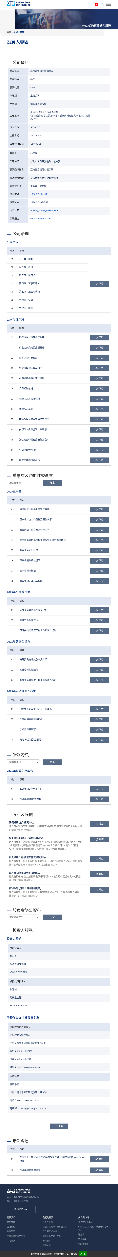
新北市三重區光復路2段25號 (26, 1197)
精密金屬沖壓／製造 (52, 1236)
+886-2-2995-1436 (39, 194)
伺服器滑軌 (83, 1244)
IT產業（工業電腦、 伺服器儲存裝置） (93, 1228)
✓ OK (83, 1254)
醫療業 (81, 1234)
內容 (101, 1159)
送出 (52, 483)
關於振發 (11, 1222)
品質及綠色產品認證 (16, 1236)
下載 (101, 284)
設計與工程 (48, 1222)
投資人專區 (19, 32)
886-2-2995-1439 (21, 1201)
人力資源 (11, 1240)
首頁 (9, 32)
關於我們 (11, 1217)
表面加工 (47, 1240)
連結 (101, 824)
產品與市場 (83, 1217)
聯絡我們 (18, 1209)
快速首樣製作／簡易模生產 (55, 1226)
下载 (101, 337)
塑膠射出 (47, 1245)
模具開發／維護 (50, 1231)
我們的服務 (48, 1217)
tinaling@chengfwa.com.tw (44, 210)
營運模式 (11, 1226)
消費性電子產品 (85, 1222)
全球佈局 (11, 1231)
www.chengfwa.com (40, 219)
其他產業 (82, 1239)
